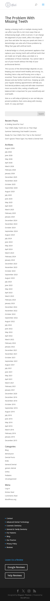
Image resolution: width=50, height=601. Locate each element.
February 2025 (10, 213)
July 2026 (8, 152)
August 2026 (10, 148)
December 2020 (11, 393)
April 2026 (8, 163)
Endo (7, 461)
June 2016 (8, 419)
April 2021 (8, 379)
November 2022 (11, 311)
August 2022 (10, 321)
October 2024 (10, 227)
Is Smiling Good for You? (14, 124)
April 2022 (8, 336)
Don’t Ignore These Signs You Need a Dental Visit (24, 139)
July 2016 (8, 415)
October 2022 (10, 314)
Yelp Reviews (15, 575)
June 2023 (8, 285)
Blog (7, 450)
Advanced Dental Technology (18, 522)
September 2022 (11, 318)
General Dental (10, 464)
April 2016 (8, 426)
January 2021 (10, 390)
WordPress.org (10, 499)
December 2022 (11, 307)
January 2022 (10, 347)
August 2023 (10, 278)
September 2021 (11, 361)
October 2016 (10, 404)
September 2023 (11, 274)
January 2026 (10, 173)
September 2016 (11, 408)
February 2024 (10, 256)
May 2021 (8, 375)
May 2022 (8, 332)
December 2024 (11, 220)
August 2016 (10, 412)
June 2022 (8, 329)
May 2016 (8, 422)
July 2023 (8, 282)
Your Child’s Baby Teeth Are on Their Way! (21, 128)
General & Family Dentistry (17, 529)
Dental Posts (10, 457)
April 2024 (8, 249)
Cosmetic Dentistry (14, 525)
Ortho (7, 472)
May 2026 (8, 159)
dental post (9, 454)
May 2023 (8, 289)
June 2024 (8, 242)
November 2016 (11, 401)
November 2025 (11, 181)
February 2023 (10, 300)
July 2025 (8, 195)
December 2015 (11, 440)
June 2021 (8, 372)
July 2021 (8, 368)
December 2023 (11, 264)
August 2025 (10, 191)
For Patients (11, 533)
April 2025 (8, 206)
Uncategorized (10, 479)
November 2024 (11, 224)
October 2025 (10, 184)
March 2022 (9, 339)
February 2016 (10, 433)
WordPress (25, 598)
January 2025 (10, 217)
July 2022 (8, 325)
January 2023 (10, 303)
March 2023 (9, 296)
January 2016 (10, 437)
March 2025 (9, 209)
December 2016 (11, 397)
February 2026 (10, 170)
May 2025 (8, 202)
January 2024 (10, 260)
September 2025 (11, 188)
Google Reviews (16, 567)
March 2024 (9, 253)
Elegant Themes (25, 595)
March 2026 (9, 166)
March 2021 (9, 383)
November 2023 (11, 267)
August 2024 (10, 235)
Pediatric (8, 475)
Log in (7, 488)
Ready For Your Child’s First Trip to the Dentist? (23, 135)
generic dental (10, 468)
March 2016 (9, 430)
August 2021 (10, 365)
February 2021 (10, 386)
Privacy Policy (12, 544)
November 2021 (11, 354)
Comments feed (11, 496)
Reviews (10, 547)
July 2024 (8, 238)
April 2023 (8, 292)
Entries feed (9, 492)
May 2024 (8, 246)
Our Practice (11, 540)
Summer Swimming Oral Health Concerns (20, 131)
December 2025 (11, 177)
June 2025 (8, 199)
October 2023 (10, 271)
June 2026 (8, 155)
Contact (10, 518)
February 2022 (10, 343)
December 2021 (11, 350)
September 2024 (11, 231)
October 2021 (10, 357)
